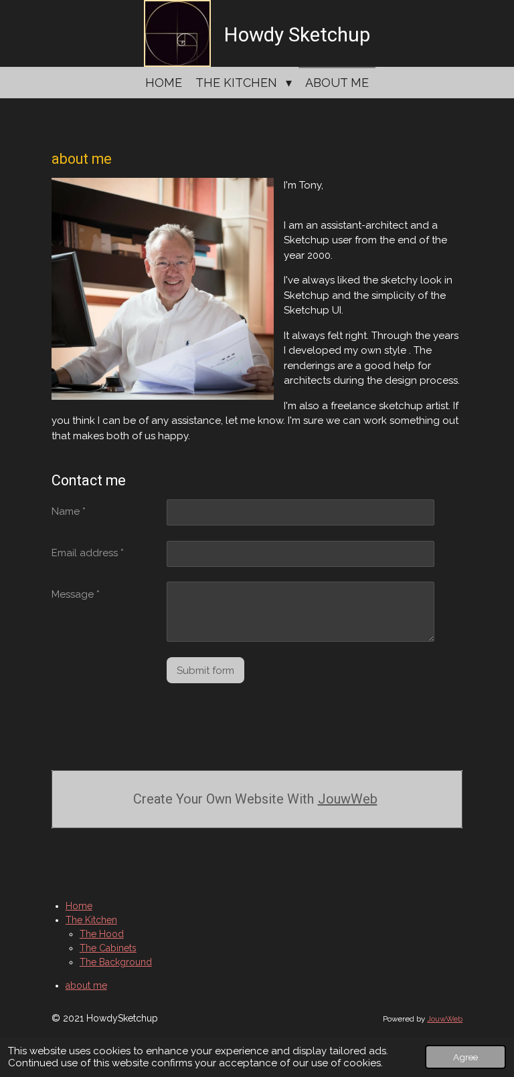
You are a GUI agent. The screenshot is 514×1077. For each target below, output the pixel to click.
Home (79, 906)
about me (86, 985)
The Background (116, 962)
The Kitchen (91, 920)
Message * (76, 594)
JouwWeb (347, 799)
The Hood (102, 934)
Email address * (88, 553)
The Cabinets (108, 948)
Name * (69, 511)
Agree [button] (465, 1057)
